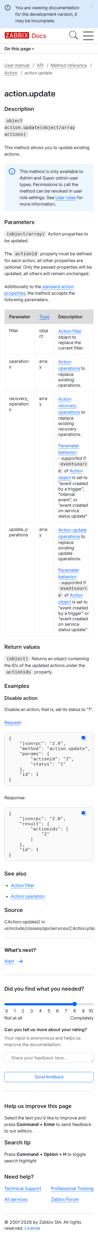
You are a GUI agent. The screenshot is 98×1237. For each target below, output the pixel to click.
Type (44, 316)
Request (12, 722)
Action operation (28, 896)
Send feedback (49, 1077)
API (40, 65)
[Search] (73, 36)
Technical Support (22, 1188)
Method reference (69, 65)
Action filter (70, 331)
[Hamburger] (88, 36)
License (32, 1228)
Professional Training (72, 1188)
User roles (65, 197)
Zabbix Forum (65, 1199)
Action (10, 72)
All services (15, 1199)
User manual (17, 65)
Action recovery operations (69, 405)
